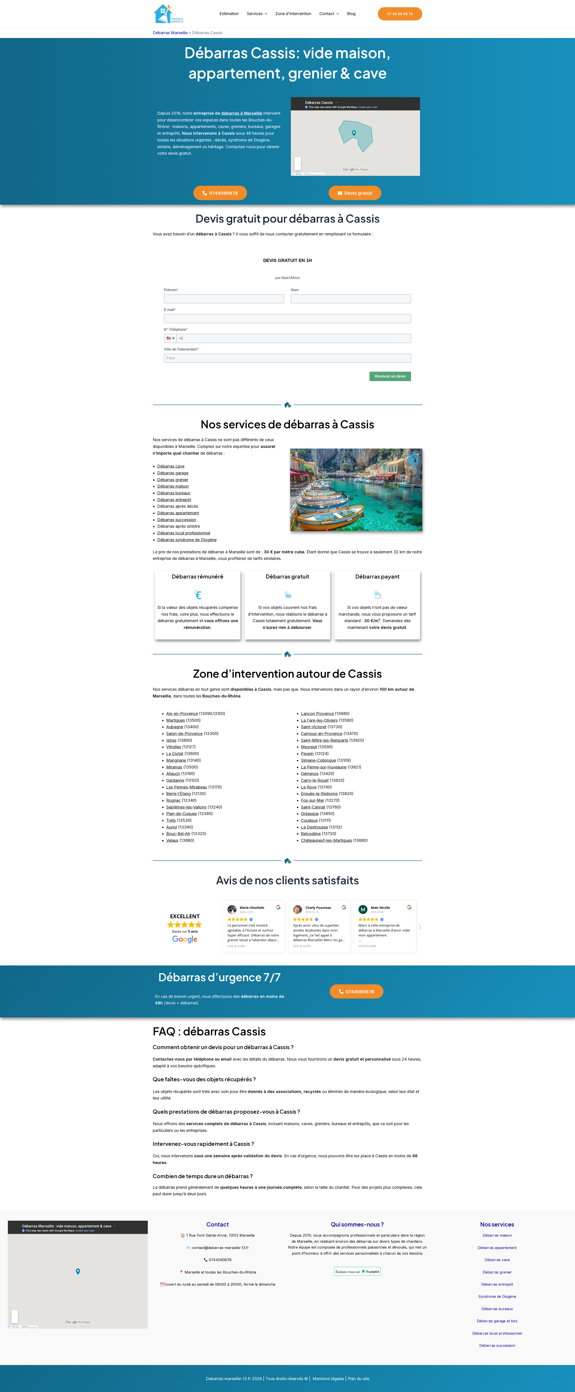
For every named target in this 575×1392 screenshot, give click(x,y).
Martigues (175, 720)
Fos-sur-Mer (312, 800)
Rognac (173, 800)
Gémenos (309, 773)
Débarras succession (176, 519)
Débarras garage (172, 473)
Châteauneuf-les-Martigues (326, 840)
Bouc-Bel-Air (178, 833)
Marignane (176, 760)
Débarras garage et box (497, 1321)
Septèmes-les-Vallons (186, 807)
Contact (326, 13)
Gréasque (310, 813)
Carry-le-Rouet (315, 780)
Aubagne (174, 726)
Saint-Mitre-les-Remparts (324, 740)
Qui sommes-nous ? (357, 1224)
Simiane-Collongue (318, 760)
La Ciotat (174, 753)
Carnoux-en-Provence (321, 733)
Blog (351, 13)
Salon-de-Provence (184, 733)
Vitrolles (173, 746)
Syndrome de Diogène (497, 1296)
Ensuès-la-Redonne (319, 793)
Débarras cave (170, 466)
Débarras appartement (178, 513)
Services (255, 13)
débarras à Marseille (241, 113)
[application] (265, 14)
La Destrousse (314, 827)
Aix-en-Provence (182, 713)
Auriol (171, 827)
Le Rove (308, 787)
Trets (171, 820)
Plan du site (358, 1378)
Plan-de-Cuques (181, 813)
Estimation (229, 13)
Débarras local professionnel (183, 533)
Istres (171, 740)
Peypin (307, 753)
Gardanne (175, 780)
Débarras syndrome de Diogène (187, 539)
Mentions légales (328, 1378)
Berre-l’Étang (178, 793)
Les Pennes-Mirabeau (186, 787)
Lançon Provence (317, 713)
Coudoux (309, 820)
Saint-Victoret (313, 726)
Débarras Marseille (170, 32)
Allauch (173, 773)
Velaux (172, 840)
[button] (419, 928)
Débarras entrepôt (174, 499)
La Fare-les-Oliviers (319, 720)
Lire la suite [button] (236, 946)
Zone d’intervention (293, 13)
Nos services (497, 1224)
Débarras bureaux (173, 493)
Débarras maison (173, 486)
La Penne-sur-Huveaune (323, 767)
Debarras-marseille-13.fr (228, 1378)
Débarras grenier (172, 479)
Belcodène (311, 833)
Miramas (174, 767)
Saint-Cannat (313, 807)
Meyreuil (309, 746)
